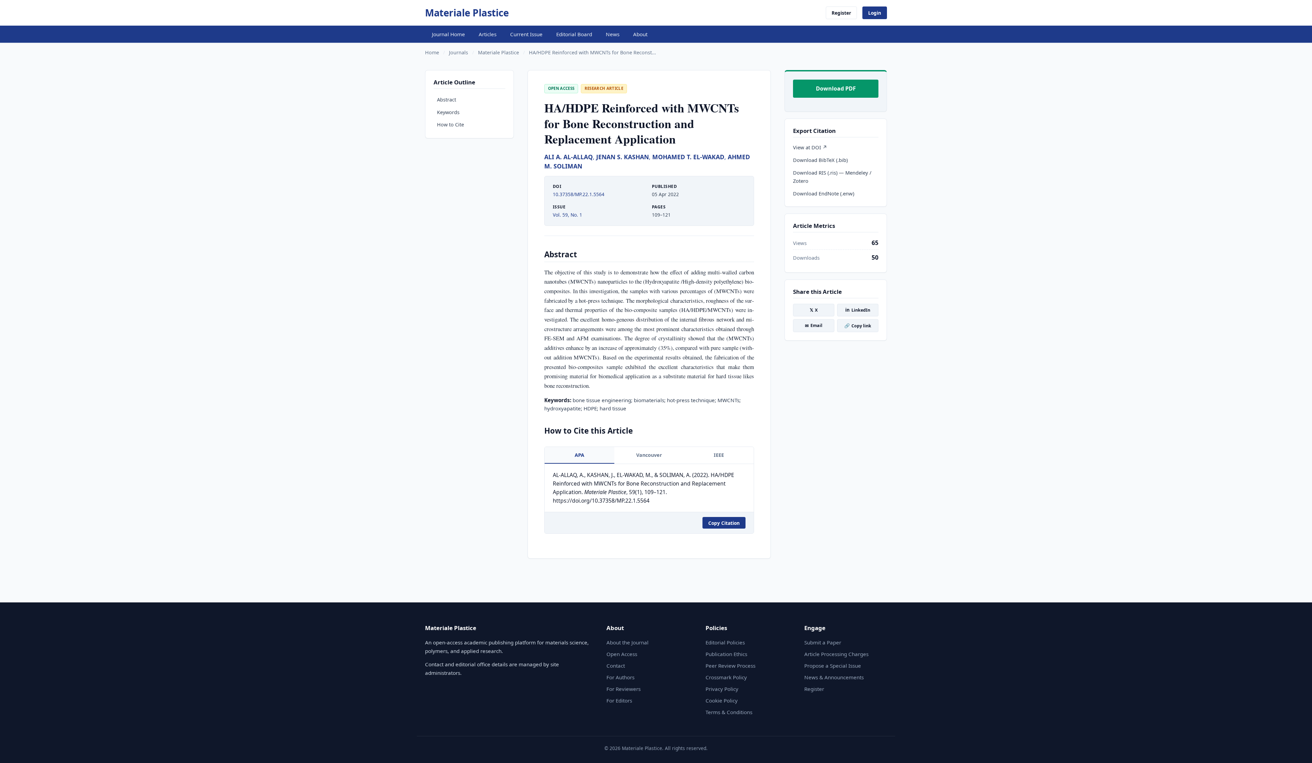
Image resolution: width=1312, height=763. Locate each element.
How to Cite (450, 124)
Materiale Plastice (467, 12)
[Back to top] (1296, 750)
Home (432, 52)
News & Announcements (834, 677)
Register (841, 13)
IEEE (719, 455)
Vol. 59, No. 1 (567, 215)
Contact (615, 665)
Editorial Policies (725, 642)
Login (874, 13)
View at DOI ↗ (810, 147)
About (640, 34)
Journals (458, 52)
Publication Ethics (726, 654)
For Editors (619, 700)
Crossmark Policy (726, 677)
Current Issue (526, 34)
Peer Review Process (730, 665)
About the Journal (627, 642)
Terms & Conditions (729, 712)
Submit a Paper (822, 642)
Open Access (621, 654)
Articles (487, 34)
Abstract (446, 99)
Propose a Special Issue (832, 665)
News (612, 34)
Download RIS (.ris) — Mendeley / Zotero (832, 176)
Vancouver (649, 455)
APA (579, 455)
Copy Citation (724, 523)
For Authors (620, 677)
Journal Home (448, 34)
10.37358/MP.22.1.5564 (578, 194)
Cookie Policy (722, 700)
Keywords (448, 112)
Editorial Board (574, 34)
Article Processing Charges (836, 654)
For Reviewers (623, 688)
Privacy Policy (722, 688)
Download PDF (836, 88)
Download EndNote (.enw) (823, 193)
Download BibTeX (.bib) (820, 159)
